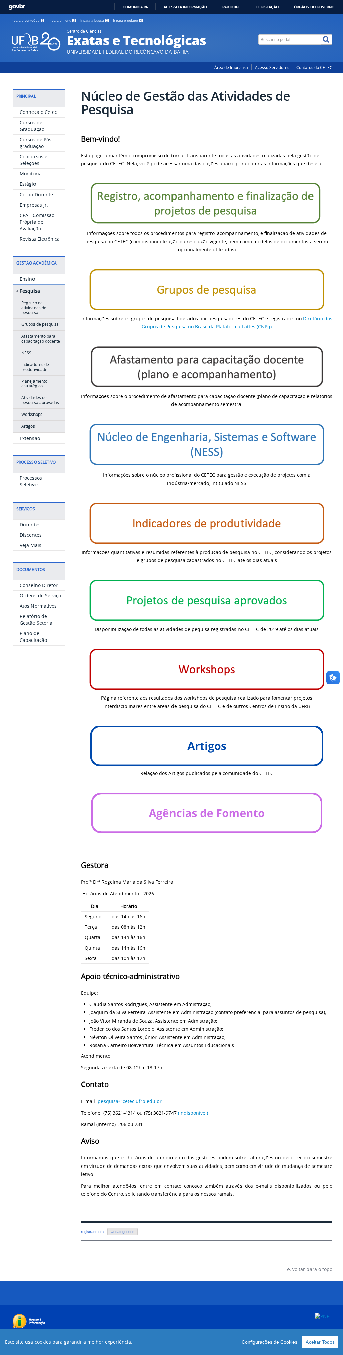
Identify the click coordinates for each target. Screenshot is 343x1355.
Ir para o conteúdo (27, 20)
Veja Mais (30, 545)
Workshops (31, 414)
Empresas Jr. (34, 205)
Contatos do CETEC (314, 67)
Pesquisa (30, 291)
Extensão (30, 438)
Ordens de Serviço (40, 595)
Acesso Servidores (272, 67)
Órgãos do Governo (314, 7)
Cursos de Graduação (32, 125)
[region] (171, 1342)
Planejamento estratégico (34, 383)
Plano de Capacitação (33, 636)
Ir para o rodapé (127, 20)
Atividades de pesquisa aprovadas (40, 400)
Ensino (27, 279)
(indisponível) (193, 1113)
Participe (231, 7)
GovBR (17, 7)
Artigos (28, 426)
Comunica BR (135, 7)
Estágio (28, 184)
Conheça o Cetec (38, 112)
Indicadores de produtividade (35, 367)
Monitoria (31, 173)
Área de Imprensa (231, 67)
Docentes (30, 524)
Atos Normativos (38, 606)
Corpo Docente (36, 194)
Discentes (31, 535)
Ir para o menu (62, 20)
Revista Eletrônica (40, 239)
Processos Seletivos (31, 481)
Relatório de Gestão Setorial (37, 619)
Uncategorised (122, 1232)
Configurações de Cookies (269, 1342)
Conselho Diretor (39, 585)
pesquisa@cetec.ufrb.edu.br (130, 1101)
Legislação (267, 7)
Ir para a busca (94, 20)
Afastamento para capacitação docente (40, 339)
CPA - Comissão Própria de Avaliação (37, 222)
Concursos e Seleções (33, 159)
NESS (26, 352)
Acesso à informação (185, 7)
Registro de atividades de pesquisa (33, 307)
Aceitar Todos (320, 1342)
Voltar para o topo (311, 1269)
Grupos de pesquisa (40, 324)
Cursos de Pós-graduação (36, 142)
